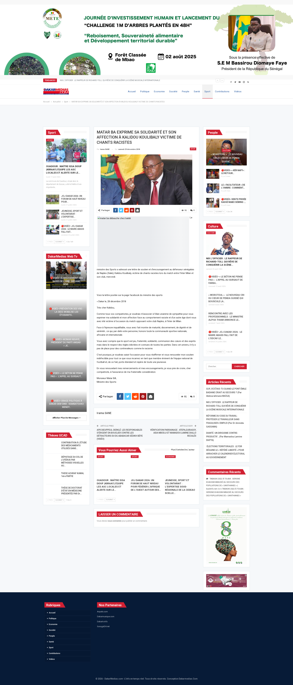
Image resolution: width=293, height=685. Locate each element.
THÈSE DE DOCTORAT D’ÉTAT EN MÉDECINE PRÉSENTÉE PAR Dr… (71, 491)
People (185, 91)
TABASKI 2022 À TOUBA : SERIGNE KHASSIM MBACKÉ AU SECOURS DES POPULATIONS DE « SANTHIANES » (225, 492)
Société (173, 91)
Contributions (222, 91)
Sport (207, 91)
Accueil (132, 91)
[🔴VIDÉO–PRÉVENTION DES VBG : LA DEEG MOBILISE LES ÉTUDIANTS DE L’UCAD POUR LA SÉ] (66, 306)
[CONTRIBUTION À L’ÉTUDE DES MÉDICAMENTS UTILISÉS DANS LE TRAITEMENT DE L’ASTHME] (52, 446)
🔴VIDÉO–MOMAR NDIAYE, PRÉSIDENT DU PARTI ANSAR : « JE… (66, 342)
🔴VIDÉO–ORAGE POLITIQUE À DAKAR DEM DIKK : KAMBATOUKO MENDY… (66, 403)
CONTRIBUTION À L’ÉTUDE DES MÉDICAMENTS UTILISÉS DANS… (74, 445)
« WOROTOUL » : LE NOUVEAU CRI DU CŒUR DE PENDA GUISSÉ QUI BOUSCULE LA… (226, 298)
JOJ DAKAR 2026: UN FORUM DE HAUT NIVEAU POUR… (73, 199)
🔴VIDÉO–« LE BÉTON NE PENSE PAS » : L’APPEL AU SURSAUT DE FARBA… (225, 279)
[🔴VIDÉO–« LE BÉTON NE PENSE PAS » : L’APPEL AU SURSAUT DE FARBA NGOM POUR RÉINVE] (66, 367)
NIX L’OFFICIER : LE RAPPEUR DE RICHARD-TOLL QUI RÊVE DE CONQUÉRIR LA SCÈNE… (224, 261)
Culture (226, 151)
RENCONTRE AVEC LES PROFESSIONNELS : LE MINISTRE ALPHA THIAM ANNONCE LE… (225, 316)
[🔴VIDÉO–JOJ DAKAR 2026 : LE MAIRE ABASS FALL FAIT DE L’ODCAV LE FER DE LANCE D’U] (52, 229)
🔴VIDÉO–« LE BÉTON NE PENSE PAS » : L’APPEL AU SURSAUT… (66, 375)
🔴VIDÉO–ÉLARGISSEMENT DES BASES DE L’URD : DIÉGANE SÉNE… (66, 281)
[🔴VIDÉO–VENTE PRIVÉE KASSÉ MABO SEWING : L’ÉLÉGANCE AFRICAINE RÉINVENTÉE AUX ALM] (212, 203)
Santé (197, 91)
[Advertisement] (146, 117)
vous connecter (114, 521)
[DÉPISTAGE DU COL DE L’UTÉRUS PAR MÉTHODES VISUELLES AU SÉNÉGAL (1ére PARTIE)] (52, 460)
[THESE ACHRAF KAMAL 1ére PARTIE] (52, 477)
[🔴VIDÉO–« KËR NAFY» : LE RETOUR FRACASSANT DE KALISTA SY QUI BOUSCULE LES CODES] (212, 174)
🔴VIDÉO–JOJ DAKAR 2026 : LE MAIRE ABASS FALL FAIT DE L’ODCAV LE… (225, 335)
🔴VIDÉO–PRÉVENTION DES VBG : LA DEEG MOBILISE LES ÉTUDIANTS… (66, 311)
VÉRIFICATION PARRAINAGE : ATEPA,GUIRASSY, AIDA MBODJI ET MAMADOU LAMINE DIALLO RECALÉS (173, 433)
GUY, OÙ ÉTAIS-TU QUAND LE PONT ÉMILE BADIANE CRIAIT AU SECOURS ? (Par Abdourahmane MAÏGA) (226, 392)
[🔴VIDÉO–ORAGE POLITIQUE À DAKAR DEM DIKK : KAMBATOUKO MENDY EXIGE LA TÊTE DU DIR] (66, 398)
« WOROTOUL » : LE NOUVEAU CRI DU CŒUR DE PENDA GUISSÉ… (226, 158)
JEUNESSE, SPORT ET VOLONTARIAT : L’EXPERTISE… (72, 214)
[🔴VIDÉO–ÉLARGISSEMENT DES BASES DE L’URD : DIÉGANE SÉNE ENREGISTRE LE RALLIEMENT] (66, 275)
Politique (144, 91)
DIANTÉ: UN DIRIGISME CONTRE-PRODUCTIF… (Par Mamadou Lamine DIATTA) (224, 436)
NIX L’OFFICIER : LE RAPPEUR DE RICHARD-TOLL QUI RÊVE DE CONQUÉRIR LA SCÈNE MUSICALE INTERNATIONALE (226, 406)
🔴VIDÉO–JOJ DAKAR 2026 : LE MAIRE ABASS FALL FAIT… (72, 229)
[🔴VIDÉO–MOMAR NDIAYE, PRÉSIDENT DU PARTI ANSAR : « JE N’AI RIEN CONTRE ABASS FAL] (66, 337)
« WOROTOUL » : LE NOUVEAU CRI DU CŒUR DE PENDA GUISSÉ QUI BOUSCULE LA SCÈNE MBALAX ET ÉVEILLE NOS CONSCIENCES (118, 80)
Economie (159, 91)
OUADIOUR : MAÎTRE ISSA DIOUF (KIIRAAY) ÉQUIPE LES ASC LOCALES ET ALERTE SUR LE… (64, 169)
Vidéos (238, 91)
